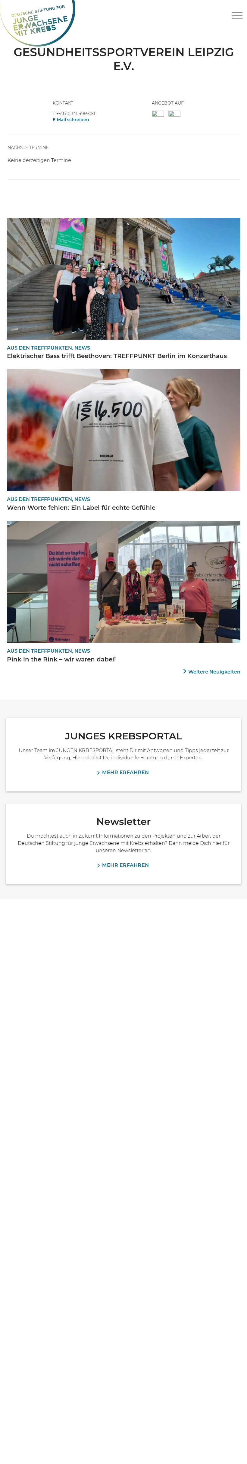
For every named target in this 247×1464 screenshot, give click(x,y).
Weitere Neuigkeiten (214, 672)
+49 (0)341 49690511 (76, 113)
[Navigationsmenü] (237, 15)
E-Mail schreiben (71, 119)
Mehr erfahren (125, 772)
